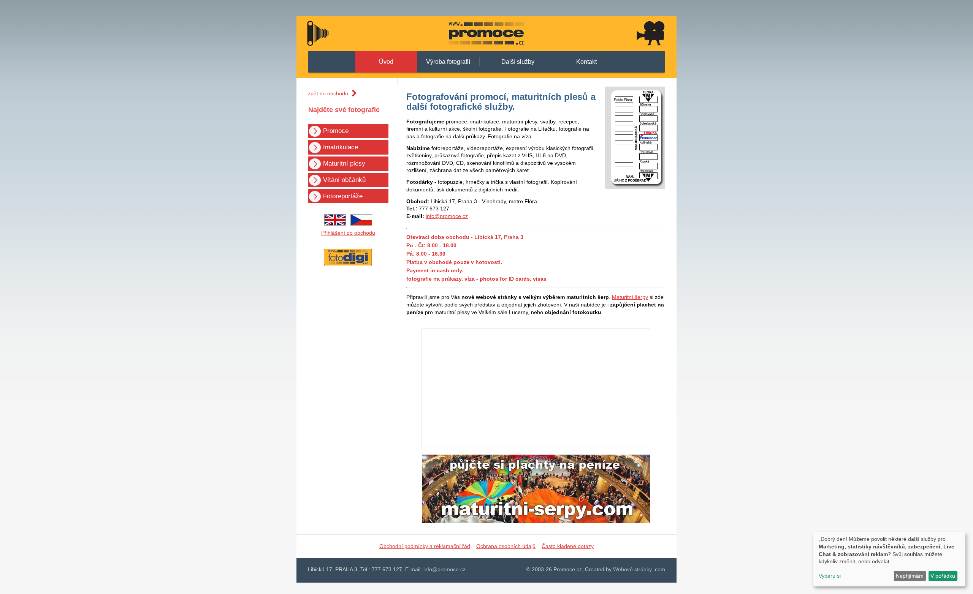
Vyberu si (830, 576)
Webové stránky (632, 569)
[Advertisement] (711, 130)
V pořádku (942, 576)
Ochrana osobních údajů (506, 546)
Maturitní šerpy (630, 297)
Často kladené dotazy (568, 546)
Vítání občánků (344, 179)
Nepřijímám (910, 576)
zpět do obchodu (328, 93)
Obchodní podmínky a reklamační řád (424, 546)
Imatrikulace (340, 147)
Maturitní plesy (344, 163)
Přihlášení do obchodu (348, 233)
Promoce (336, 130)
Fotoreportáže (343, 196)
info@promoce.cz (447, 216)
